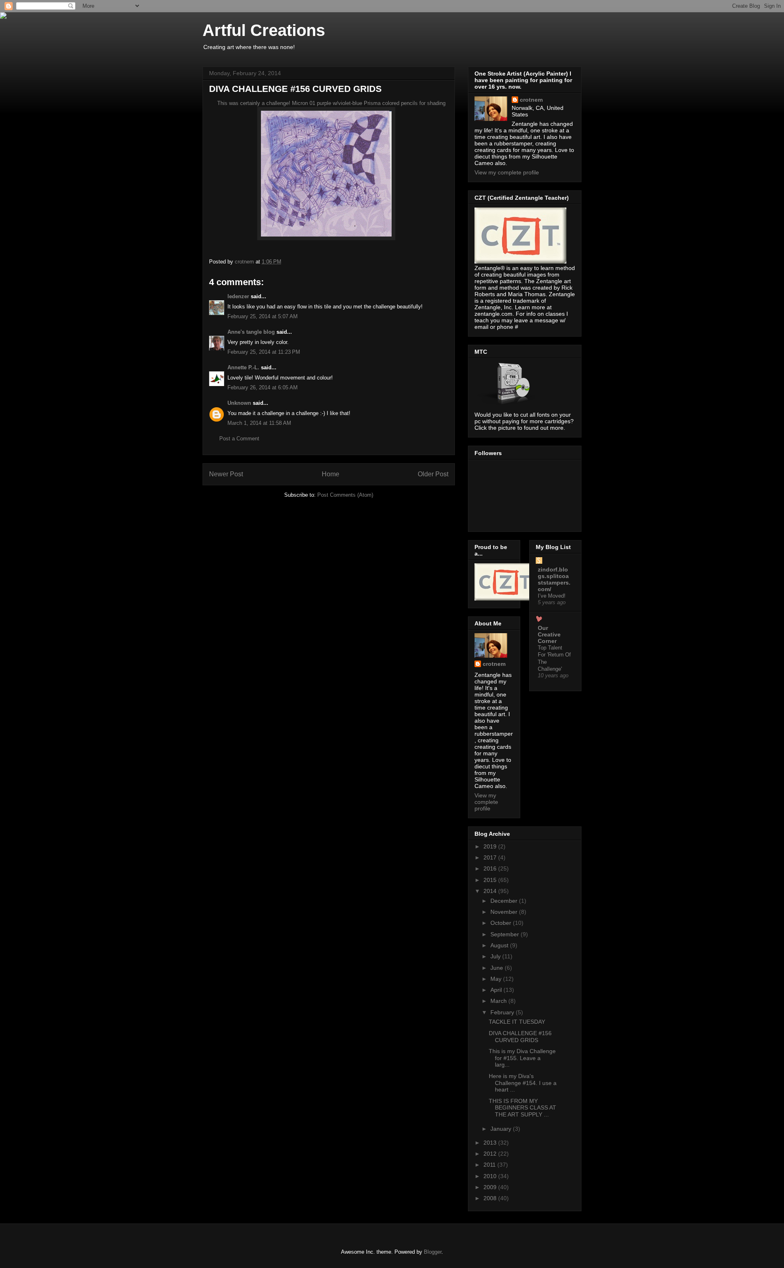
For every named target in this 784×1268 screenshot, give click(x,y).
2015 (490, 880)
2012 (490, 1153)
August (500, 945)
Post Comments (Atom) (345, 495)
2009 (490, 1187)
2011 (490, 1164)
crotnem (531, 99)
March (499, 1001)
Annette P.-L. (244, 367)
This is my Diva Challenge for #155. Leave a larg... (522, 1058)
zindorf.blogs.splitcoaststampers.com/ (554, 579)
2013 (490, 1142)
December (504, 900)
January (501, 1128)
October (501, 923)
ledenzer (238, 296)
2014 (490, 891)
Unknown (239, 403)
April (496, 990)
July (496, 956)
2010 (490, 1176)
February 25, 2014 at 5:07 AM (262, 316)
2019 (490, 846)
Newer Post (226, 474)
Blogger (432, 1252)
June (497, 967)
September (505, 934)
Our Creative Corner (549, 634)
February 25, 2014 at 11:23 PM (263, 352)
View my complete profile (506, 172)
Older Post (433, 474)
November (504, 912)
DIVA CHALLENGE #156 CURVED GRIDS (520, 1036)
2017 (490, 857)
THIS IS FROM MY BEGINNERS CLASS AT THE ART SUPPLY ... (522, 1108)
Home (330, 474)
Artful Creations (264, 30)
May (496, 979)
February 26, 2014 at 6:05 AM (262, 387)
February (503, 1012)
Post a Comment (239, 438)
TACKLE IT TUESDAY (517, 1021)
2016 (490, 868)
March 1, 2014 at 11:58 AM (259, 423)
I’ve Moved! (552, 596)
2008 (490, 1198)
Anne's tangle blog (251, 332)
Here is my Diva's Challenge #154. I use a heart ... (523, 1083)
